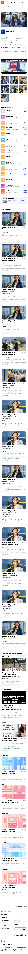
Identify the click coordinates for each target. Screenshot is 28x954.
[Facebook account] (6, 944)
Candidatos (4, 914)
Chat (25, 111)
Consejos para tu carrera (21, 906)
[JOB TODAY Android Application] (19, 924)
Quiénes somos (5, 923)
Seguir (22, 200)
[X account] (11, 944)
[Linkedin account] (13, 944)
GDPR (2, 950)
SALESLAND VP (5, 656)
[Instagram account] (4, 944)
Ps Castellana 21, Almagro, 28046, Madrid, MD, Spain (14, 51)
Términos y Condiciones (17, 949)
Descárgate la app (5, 920)
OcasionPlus (5, 755)
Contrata (3, 906)
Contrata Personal (15, 2)
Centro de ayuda (5, 928)
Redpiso (4, 722)
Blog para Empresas (6, 911)
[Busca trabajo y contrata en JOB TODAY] (2, 2)
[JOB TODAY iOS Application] (18, 921)
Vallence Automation (6, 689)
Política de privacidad (5, 949)
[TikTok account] (1, 944)
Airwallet (4, 842)
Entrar (24, 2)
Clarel (3, 784)
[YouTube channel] (9, 944)
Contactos (3, 925)
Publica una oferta (5, 909)
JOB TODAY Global (19, 909)
